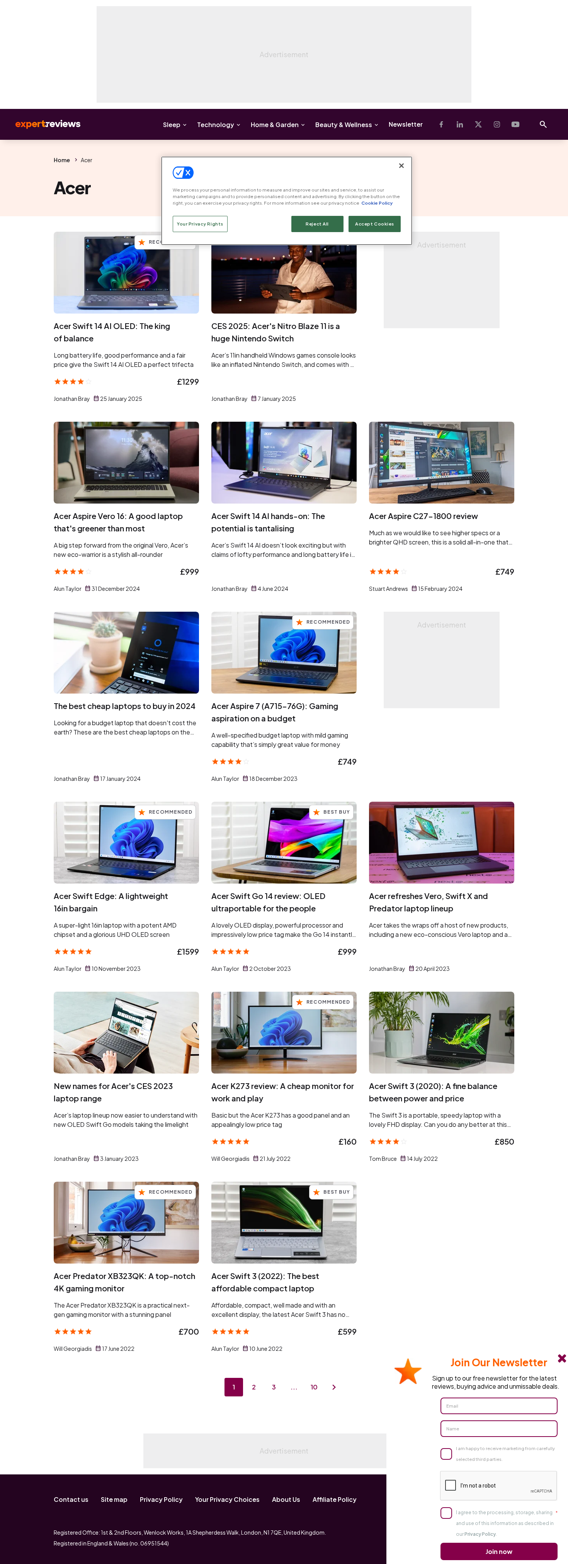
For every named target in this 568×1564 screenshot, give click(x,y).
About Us (286, 1499)
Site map (114, 1499)
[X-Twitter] (478, 124)
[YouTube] (515, 124)
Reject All (317, 224)
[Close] (401, 165)
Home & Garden (275, 124)
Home (62, 159)
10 (314, 1387)
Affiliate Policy (335, 1499)
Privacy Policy (161, 1499)
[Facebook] (441, 124)
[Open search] (543, 124)
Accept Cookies (374, 224)
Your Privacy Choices (227, 1499)
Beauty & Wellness (343, 124)
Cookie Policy (377, 203)
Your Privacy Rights (200, 224)
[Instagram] (497, 124)
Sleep (171, 124)
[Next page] (334, 1387)
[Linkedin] (460, 124)
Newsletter (406, 124)
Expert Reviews (41, 124)
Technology (215, 124)
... (294, 1387)
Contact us (71, 1499)
